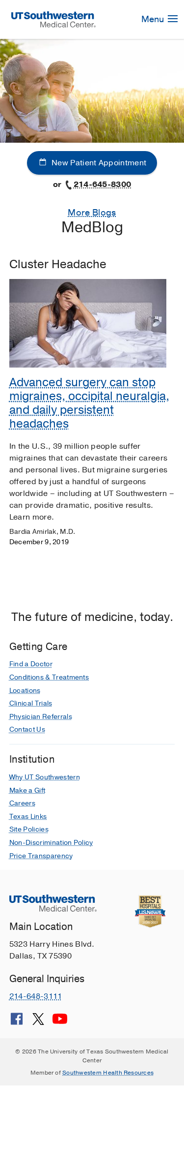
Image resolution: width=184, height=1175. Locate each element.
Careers (22, 803)
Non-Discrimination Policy (51, 842)
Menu (153, 19)
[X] (38, 1022)
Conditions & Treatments (49, 677)
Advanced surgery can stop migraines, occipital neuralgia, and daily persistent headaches (89, 403)
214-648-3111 (35, 996)
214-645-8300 (102, 184)
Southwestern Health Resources (108, 1073)
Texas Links (28, 816)
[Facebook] (16, 1022)
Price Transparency (41, 856)
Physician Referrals (40, 716)
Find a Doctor (31, 664)
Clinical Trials (31, 703)
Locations (25, 690)
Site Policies (29, 829)
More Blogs (92, 212)
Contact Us (27, 729)
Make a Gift (27, 790)
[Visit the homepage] (53, 19)
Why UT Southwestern (44, 777)
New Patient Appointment (98, 162)
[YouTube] (60, 1022)
